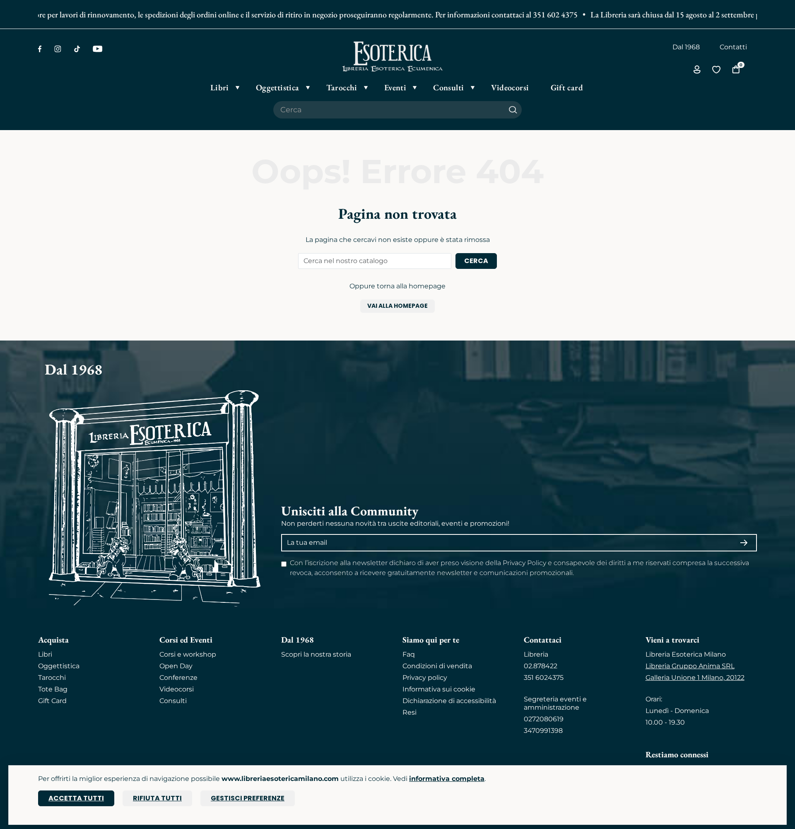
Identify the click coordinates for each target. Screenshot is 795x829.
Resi (409, 712)
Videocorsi (176, 689)
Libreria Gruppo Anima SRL (690, 666)
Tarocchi (52, 678)
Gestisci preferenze (247, 798)
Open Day (176, 666)
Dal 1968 (686, 47)
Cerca (476, 261)
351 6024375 (544, 678)
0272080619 (544, 719)
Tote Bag (52, 689)
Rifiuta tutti (157, 798)
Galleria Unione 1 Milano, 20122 (695, 678)
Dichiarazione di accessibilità (449, 701)
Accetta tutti (76, 798)
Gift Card (52, 701)
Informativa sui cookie (438, 689)
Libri (45, 654)
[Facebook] (39, 49)
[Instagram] (57, 49)
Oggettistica (59, 666)
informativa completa (446, 779)
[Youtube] (97, 49)
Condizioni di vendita (437, 666)
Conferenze (178, 678)
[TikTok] (77, 49)
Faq (408, 654)
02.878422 (540, 666)
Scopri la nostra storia (316, 654)
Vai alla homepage (397, 306)
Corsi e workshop (187, 654)
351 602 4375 (542, 14)
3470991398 (543, 731)
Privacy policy (424, 678)
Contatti (733, 47)
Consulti (173, 701)
